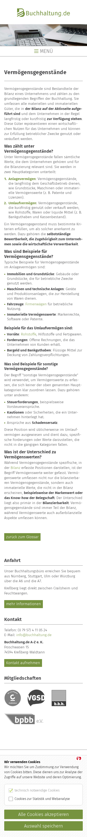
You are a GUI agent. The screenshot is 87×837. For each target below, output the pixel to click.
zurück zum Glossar (22, 537)
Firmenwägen (36, 304)
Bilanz (15, 468)
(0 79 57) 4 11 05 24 (32, 630)
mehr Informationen (23, 604)
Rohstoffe (28, 334)
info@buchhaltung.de (34, 635)
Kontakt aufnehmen (23, 663)
